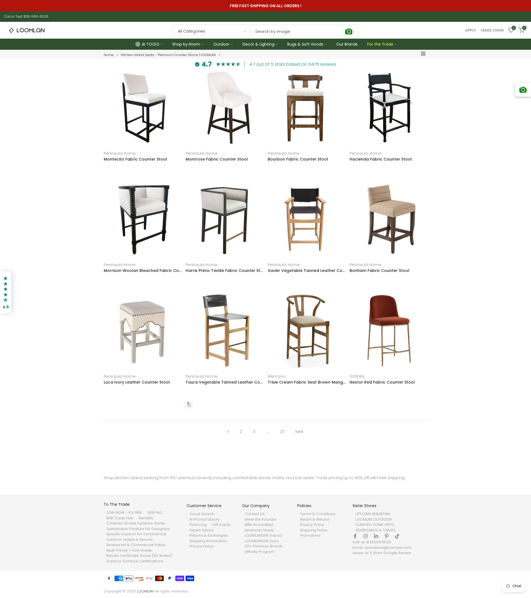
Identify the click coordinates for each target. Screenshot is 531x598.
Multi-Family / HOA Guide (129, 550)
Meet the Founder (261, 519)
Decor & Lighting (258, 44)
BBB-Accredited (259, 524)
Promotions (310, 535)
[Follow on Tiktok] (397, 536)
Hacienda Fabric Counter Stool (381, 159)
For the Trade (380, 44)
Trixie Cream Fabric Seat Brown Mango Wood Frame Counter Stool (306, 382)
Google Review (397, 552)
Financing (198, 524)
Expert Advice (201, 530)
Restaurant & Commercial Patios (135, 544)
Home (109, 55)
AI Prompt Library (204, 519)
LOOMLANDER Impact (263, 535)
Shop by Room (186, 44)
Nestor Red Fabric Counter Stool (382, 382)
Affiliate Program (260, 551)
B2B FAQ (155, 512)
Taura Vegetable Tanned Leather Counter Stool (224, 382)
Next (299, 431)
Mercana (276, 376)
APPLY (470, 30)
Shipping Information (208, 541)
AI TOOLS (150, 44)
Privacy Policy (201, 546)
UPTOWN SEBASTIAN (372, 514)
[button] (5, 292)
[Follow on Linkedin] (376, 536)
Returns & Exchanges (208, 535)
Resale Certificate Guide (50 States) (139, 555)
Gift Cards (221, 524)
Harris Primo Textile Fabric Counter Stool (224, 271)
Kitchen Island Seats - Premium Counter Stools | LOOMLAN (168, 55)
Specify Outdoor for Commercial (136, 534)
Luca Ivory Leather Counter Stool (137, 382)
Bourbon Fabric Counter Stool (298, 159)
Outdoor (221, 44)
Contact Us (255, 514)
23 (282, 431)
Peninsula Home (120, 153)
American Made (259, 530)
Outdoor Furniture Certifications (134, 561)
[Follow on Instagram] (365, 536)
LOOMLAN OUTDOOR (373, 519)
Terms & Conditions (317, 514)
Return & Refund (314, 519)
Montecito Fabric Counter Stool (135, 159)
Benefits (146, 518)
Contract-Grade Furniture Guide (135, 523)
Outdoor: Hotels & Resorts (129, 539)
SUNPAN (357, 376)
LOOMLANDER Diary (262, 541)
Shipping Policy (313, 530)
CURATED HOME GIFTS (374, 524)
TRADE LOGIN (492, 30)
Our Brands (347, 44)
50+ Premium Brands (264, 546)
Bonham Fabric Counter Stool (379, 271)
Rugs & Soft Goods (305, 44)
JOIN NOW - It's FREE (124, 512)
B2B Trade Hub (119, 518)
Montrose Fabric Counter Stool (217, 159)
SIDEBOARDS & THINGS (375, 530)
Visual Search (201, 514)
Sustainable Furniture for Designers (138, 528)
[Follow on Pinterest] (386, 536)
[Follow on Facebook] (355, 536)
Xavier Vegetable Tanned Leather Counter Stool (306, 271)
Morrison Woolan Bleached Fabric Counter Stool (142, 271)
